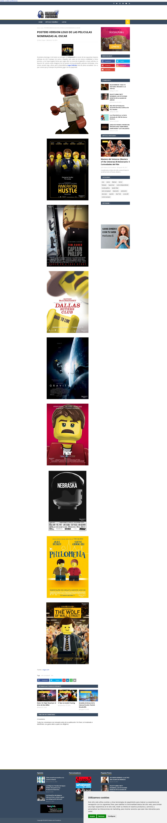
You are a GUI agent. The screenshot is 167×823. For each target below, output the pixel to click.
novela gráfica (106, 188)
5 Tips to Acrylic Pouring (66, 703)
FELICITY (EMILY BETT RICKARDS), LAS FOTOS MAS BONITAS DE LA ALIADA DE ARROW (118, 97)
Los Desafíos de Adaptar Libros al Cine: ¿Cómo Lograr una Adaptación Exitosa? (55, 797)
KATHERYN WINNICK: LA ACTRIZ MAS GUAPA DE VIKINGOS (119, 778)
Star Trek (118, 194)
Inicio (38, 28)
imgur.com (45, 670)
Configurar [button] (111, 816)
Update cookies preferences (9, 1)
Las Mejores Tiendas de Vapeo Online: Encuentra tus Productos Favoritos (55, 787)
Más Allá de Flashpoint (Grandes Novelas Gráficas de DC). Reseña (119, 107)
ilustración (116, 191)
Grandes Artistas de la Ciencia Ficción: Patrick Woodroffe (87, 705)
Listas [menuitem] (64, 22)
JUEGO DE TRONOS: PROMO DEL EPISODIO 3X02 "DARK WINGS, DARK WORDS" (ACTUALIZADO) (120, 126)
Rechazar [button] (101, 816)
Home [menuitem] (40, 22)
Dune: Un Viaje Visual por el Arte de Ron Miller (46, 704)
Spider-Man (115, 188)
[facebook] (114, 3)
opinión (111, 194)
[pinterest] (123, 3)
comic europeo (106, 197)
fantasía (104, 185)
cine (42, 28)
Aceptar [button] (92, 816)
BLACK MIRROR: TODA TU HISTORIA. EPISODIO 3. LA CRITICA (118, 86)
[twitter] (117, 3)
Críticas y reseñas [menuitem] (51, 22)
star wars (104, 194)
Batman (114, 182)
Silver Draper (42, 40)
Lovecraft (125, 194)
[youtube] (126, 3)
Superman (111, 185)
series (108, 182)
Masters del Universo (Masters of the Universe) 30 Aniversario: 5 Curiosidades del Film (115, 162)
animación (124, 191)
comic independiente (122, 185)
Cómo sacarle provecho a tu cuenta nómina (55, 778)
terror (120, 182)
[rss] (129, 3)
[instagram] (120, 3)
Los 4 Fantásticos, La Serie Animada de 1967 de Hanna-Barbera (118, 117)
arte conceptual (45, 675)
